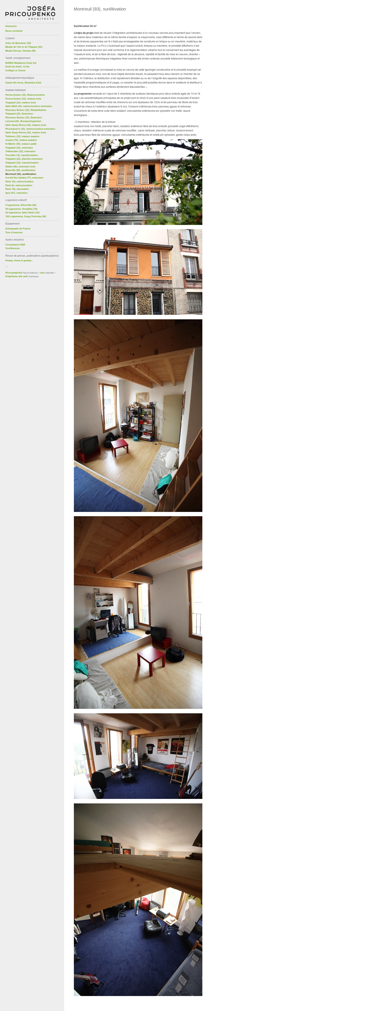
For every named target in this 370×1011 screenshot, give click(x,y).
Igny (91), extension (16, 192)
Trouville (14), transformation (21, 155)
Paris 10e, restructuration (19, 181)
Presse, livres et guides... (19, 260)
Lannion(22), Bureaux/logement (23, 121)
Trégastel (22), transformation (22, 162)
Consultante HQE (15, 244)
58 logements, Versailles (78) (21, 208)
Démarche (11, 26)
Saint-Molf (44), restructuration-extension (28, 106)
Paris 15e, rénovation (17, 188)
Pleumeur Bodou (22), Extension (23, 117)
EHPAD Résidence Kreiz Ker (21, 62)
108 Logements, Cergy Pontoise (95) (25, 216)
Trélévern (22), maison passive (22, 136)
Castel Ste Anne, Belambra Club (23, 82)
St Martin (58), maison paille (21, 143)
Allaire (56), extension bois (20, 166)
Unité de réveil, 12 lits (17, 66)
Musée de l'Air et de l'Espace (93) (23, 46)
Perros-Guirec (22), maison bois (23, 98)
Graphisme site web (16, 276)
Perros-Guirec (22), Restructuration (25, 94)
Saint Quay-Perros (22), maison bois (25, 124)
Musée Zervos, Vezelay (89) (20, 50)
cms (42, 272)
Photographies (13, 272)
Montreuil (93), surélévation (20, 173)
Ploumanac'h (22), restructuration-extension (30, 128)
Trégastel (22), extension (19, 147)
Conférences (12, 248)
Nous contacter (14, 30)
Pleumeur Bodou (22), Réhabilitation (25, 110)
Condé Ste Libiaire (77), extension (24, 177)
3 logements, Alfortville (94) (20, 205)
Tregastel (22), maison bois (20, 102)
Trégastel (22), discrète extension (24, 158)
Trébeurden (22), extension (20, 151)
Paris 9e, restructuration (18, 185)
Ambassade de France (17, 228)
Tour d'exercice (13, 232)
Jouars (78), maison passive (21, 139)
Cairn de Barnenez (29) (18, 43)
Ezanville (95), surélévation (20, 170)
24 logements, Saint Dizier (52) (22, 212)
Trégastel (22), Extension (19, 113)
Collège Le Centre (15, 70)
